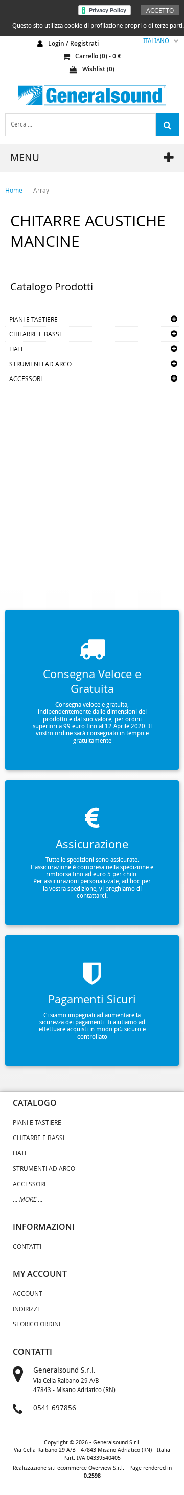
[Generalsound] (92, 95)
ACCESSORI (25, 378)
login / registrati (73, 43)
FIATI (15, 349)
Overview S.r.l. (106, 1468)
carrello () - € (98, 56)
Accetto (160, 10)
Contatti (27, 1246)
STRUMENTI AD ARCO (40, 364)
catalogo (35, 1102)
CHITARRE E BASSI (35, 334)
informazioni (44, 1226)
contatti (32, 1351)
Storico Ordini (36, 1324)
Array (41, 190)
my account (40, 1273)
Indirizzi (26, 1308)
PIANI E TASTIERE (33, 319)
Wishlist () (98, 69)
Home (13, 190)
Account (27, 1293)
